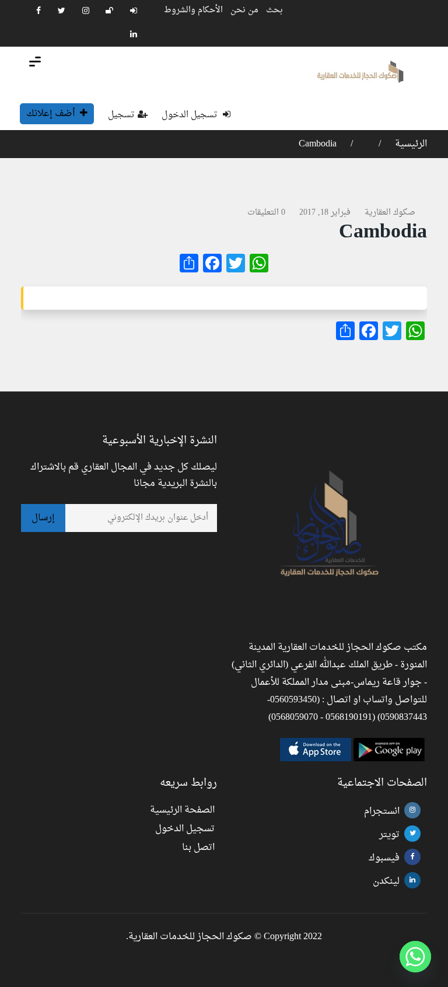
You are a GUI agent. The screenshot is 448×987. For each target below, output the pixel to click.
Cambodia (318, 144)
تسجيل (121, 115)
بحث (274, 10)
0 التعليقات (266, 212)
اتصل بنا (198, 847)
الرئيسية (410, 144)
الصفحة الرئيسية (182, 810)
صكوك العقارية (390, 212)
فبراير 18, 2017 (325, 212)
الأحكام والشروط (193, 10)
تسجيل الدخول (191, 115)
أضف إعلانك (51, 114)
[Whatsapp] (415, 956)
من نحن (244, 10)
